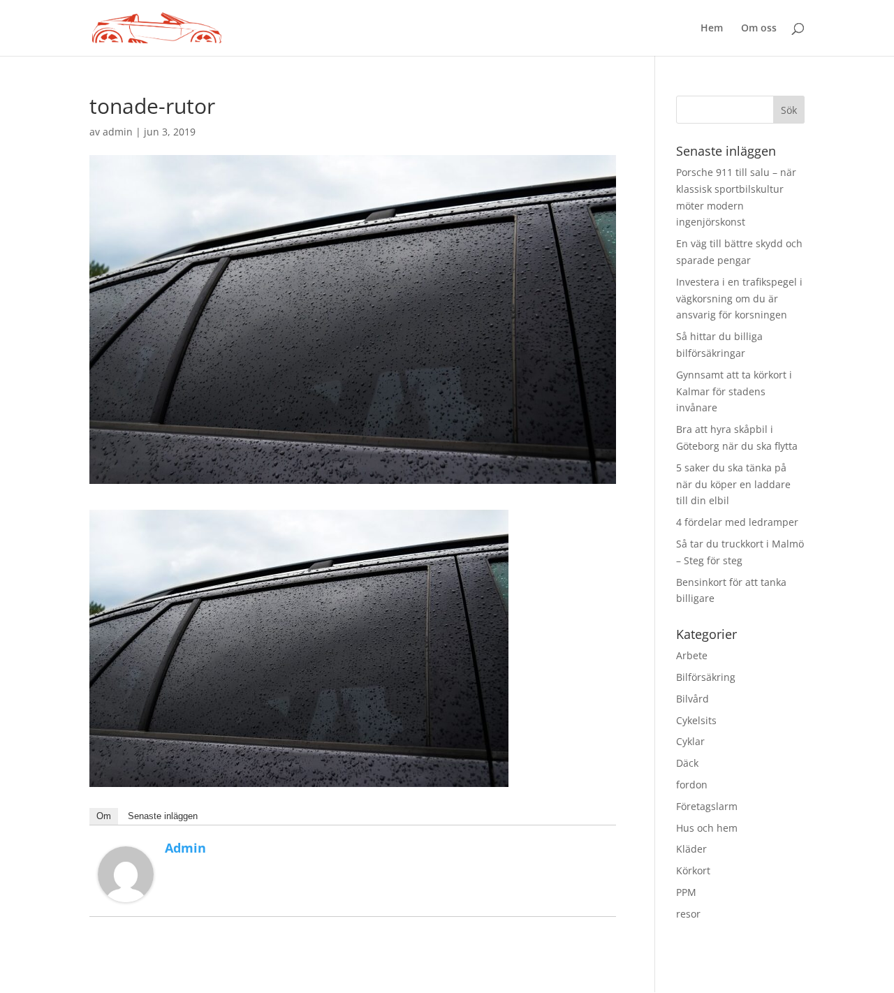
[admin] (126, 893)
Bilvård (692, 698)
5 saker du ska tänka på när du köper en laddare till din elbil (733, 484)
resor (688, 913)
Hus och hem (707, 827)
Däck (687, 763)
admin (118, 131)
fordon (692, 784)
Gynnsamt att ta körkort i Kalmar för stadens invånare (734, 391)
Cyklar (690, 741)
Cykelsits (696, 720)
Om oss (759, 28)
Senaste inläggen (163, 816)
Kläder (691, 848)
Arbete (692, 655)
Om (103, 816)
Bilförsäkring (705, 677)
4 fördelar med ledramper (737, 522)
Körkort (693, 870)
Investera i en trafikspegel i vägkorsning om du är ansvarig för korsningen (739, 298)
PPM (686, 892)
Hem (712, 28)
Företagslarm (707, 806)
